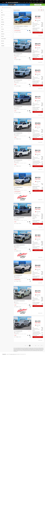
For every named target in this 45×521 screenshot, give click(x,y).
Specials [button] (27, 2)
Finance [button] (24, 2)
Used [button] (22, 2)
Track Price (38, 20)
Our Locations (41, 2)
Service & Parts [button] (31, 2)
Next (36, 345)
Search (41, 7)
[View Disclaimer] (20, 32)
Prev (28, 345)
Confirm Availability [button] (37, 32)
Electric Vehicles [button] (18, 2)
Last (38, 345)
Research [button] (37, 2)
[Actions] (30, 26)
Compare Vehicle (40, 35)
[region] (38, 26)
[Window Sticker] (30, 32)
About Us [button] (34, 2)
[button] (30, 18)
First (25, 345)
